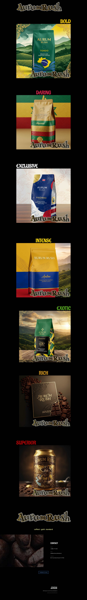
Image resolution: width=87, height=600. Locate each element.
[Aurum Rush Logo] (39, 6)
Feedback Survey (43, 572)
